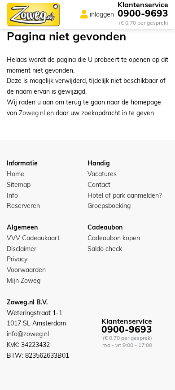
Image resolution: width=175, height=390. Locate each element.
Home (15, 174)
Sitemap (19, 185)
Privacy (17, 259)
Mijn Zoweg (23, 281)
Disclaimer (21, 249)
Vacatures (102, 174)
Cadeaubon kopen (114, 238)
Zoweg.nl (32, 113)
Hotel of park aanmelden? (125, 195)
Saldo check (105, 249)
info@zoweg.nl (28, 334)
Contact (99, 185)
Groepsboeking (109, 206)
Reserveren (23, 206)
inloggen (102, 14)
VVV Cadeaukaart (33, 238)
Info (12, 195)
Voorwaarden (26, 270)
